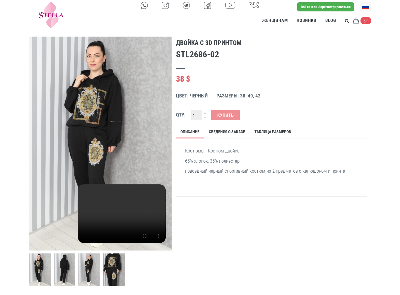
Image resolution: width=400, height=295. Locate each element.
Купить (225, 115)
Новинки (307, 20)
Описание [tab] (189, 131)
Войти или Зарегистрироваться (326, 7)
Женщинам (275, 20)
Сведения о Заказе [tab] (227, 131)
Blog (330, 20)
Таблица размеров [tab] (272, 131)
